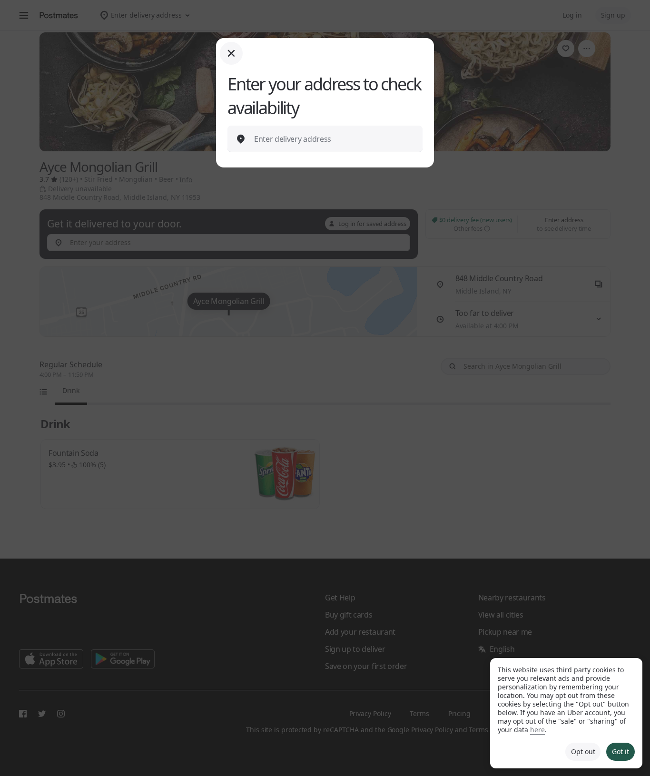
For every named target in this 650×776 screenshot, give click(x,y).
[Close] (231, 53)
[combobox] (332, 138)
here (537, 729)
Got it (620, 751)
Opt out (583, 751)
